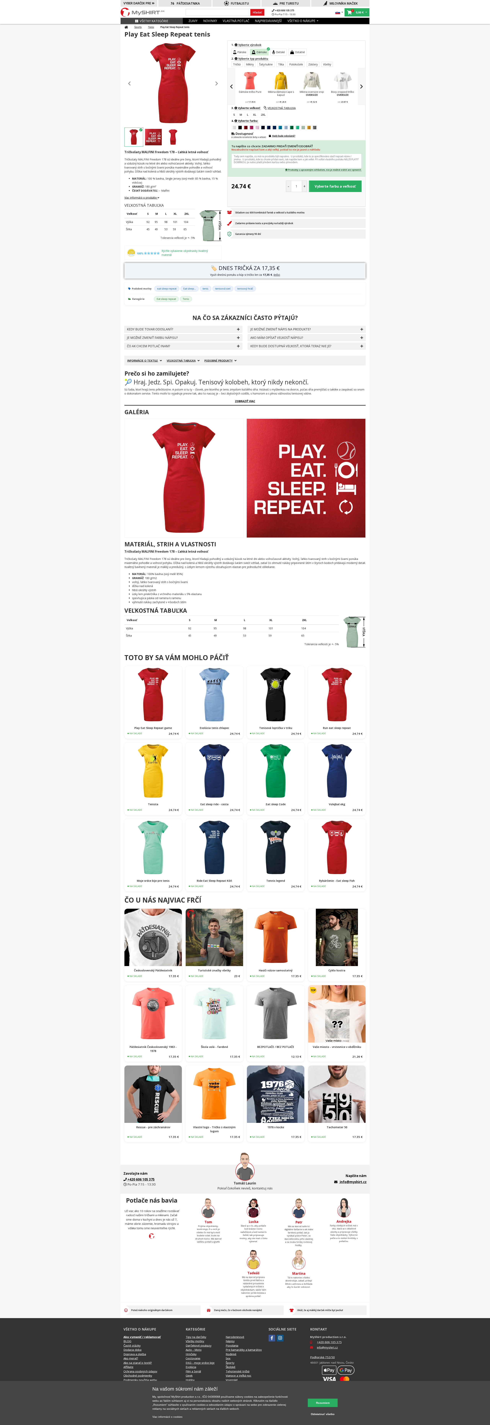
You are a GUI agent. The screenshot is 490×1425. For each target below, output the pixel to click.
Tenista (153, 804)
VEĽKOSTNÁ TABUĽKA (282, 108)
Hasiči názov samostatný (276, 970)
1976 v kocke (275, 1127)
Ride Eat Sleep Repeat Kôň (214, 880)
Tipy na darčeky (196, 1337)
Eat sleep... (189, 288)
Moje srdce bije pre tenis (153, 880)
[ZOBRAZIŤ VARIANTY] (153, 695)
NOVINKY (210, 21)
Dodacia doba (132, 1350)
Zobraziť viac (245, 401)
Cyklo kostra (336, 970)
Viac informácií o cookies (167, 1416)
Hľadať (257, 12)
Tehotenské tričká (237, 1371)
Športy (138, 27)
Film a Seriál (193, 1371)
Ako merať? (130, 1358)
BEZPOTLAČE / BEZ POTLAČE (275, 1047)
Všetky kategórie (154, 21)
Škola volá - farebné (214, 1047)
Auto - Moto (194, 1350)
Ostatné (300, 52)
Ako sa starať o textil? (137, 1363)
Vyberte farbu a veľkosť (335, 186)
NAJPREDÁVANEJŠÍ (268, 21)
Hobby (190, 1380)
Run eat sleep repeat (337, 728)
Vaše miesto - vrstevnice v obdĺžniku (337, 1047)
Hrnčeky (191, 1354)
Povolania (232, 1345)
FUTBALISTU (240, 3)
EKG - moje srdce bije (200, 1363)
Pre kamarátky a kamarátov (244, 1350)
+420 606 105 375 (284, 10)
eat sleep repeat (166, 288)
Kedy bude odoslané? (283, 135)
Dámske (261, 52)
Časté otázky (132, 1345)
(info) (277, 275)
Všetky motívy (195, 1341)
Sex (228, 1358)
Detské (280, 52)
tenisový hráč (245, 288)
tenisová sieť (222, 288)
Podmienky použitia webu (140, 1380)
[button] (339, 12)
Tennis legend (275, 880)
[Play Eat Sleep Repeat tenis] (184, 478)
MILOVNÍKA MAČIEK (344, 3)
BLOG (127, 1341)
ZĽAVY (193, 21)
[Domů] (126, 27)
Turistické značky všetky (214, 970)
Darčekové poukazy (199, 1345)
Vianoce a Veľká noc (238, 1375)
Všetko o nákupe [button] (301, 21)
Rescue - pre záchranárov (153, 1127)
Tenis (151, 27)
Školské (230, 1367)
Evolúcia (191, 1367)
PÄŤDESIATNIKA (188, 3)
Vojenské (232, 1380)
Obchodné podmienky (137, 1375)
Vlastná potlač (236, 21)
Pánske (241, 52)
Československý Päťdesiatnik (153, 970)
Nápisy (230, 1341)
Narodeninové (235, 1337)
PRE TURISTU (289, 3)
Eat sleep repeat (166, 299)
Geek (189, 1375)
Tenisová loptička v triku (275, 728)
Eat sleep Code (276, 804)
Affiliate (128, 1367)
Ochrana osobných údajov (140, 1371)
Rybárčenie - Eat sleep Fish (337, 880)
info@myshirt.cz (353, 1182)
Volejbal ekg (337, 804)
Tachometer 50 (337, 1127)
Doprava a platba (134, 1354)
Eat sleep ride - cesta (214, 804)
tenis (205, 288)
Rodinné (231, 1354)
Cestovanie (193, 1358)
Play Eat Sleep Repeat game (153, 728)
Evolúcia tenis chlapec (214, 728)
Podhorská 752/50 (322, 1357)
